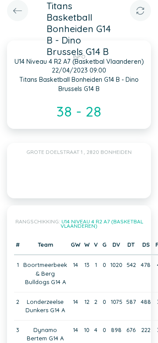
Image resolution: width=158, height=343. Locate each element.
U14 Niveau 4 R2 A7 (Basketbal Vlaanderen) (102, 223)
